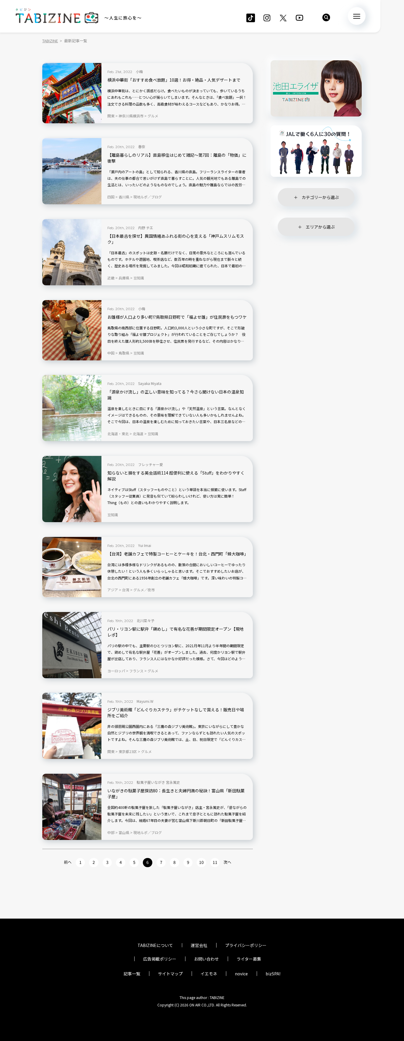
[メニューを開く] (357, 16)
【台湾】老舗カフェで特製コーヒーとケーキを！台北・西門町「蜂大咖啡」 (177, 554)
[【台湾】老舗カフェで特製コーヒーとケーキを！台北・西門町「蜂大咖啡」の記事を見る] (71, 567)
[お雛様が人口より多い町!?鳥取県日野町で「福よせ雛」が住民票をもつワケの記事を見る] (71, 330)
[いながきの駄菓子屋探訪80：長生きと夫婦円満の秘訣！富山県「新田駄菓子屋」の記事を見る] (71, 807)
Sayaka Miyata (149, 383)
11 (215, 862)
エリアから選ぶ (320, 227)
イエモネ (209, 974)
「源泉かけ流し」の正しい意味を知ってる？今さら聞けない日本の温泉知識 (175, 395)
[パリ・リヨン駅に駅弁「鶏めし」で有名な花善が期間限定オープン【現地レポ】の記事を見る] (71, 645)
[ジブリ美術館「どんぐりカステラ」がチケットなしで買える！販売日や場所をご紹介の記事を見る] (71, 726)
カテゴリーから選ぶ (320, 197)
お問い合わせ (206, 959)
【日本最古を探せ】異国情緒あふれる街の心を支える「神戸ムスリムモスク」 (175, 239)
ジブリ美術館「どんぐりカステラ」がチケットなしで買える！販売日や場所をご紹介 (175, 712)
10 (201, 862)
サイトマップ (170, 974)
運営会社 (199, 945)
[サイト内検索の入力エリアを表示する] (326, 17)
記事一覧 (132, 974)
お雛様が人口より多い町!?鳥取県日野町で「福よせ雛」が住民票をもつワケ (177, 317)
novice (241, 974)
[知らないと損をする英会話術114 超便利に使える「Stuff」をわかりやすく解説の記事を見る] (71, 489)
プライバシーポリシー (245, 945)
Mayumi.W (145, 701)
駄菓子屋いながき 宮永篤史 (158, 782)
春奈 (141, 146)
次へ (227, 862)
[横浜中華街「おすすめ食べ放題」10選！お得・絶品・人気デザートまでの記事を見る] (71, 93)
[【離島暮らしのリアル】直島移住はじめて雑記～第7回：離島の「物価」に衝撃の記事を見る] (71, 171)
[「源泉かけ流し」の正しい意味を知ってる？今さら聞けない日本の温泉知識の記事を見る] (71, 408)
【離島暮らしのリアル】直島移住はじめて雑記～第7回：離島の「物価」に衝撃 (176, 158)
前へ (68, 862)
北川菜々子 (145, 620)
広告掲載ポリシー (159, 959)
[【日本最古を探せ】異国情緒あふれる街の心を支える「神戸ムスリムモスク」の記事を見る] (71, 252)
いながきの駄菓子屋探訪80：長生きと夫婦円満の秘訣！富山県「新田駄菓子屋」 (176, 793)
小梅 (139, 71)
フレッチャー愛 (150, 464)
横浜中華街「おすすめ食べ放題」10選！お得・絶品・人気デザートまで (173, 80)
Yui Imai (144, 545)
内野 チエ (145, 227)
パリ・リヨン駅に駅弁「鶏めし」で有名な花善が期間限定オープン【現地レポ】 (175, 632)
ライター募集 (249, 959)
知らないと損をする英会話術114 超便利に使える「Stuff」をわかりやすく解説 (176, 476)
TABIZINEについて (155, 945)
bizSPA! (273, 974)
